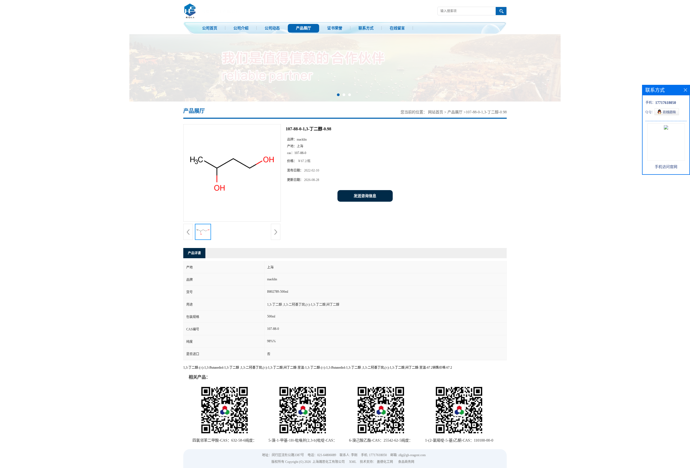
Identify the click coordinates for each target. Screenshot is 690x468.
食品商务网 (406, 462)
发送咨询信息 (365, 196)
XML (352, 462)
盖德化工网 (385, 462)
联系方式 (366, 28)
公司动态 (272, 28)
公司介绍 (241, 28)
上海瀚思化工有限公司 (328, 462)
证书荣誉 (334, 28)
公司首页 (209, 28)
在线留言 (397, 28)
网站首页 (435, 112)
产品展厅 (303, 28)
